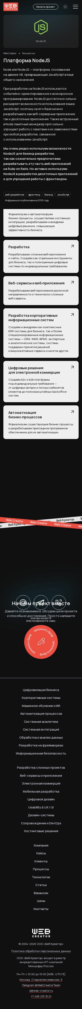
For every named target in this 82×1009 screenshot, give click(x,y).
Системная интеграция (41, 729)
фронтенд (34, 194)
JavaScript (63, 194)
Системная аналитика (41, 721)
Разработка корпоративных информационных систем (33, 317)
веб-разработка (14, 194)
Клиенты (41, 861)
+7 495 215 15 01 (41, 996)
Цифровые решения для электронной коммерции (34, 370)
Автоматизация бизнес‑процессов (25, 414)
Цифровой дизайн (41, 799)
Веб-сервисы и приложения (41, 775)
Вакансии (41, 893)
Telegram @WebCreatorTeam (41, 985)
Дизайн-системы (41, 815)
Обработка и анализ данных (41, 737)
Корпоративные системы (41, 697)
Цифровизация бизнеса (41, 690)
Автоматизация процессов (41, 713)
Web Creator (9, 53)
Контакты (41, 909)
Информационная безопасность (41, 753)
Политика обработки (41, 951)
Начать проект (45, 6)
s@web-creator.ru (41, 990)
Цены (41, 901)
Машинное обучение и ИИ (41, 705)
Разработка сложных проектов (41, 767)
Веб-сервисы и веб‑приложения (36, 283)
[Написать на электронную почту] (23, 602)
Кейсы (41, 853)
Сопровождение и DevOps (41, 823)
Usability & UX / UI (41, 807)
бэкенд (48, 194)
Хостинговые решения (41, 831)
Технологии (28, 53)
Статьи (41, 885)
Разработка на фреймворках (41, 745)
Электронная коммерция (41, 783)
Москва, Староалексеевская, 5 (41, 979)
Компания (41, 845)
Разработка (18, 247)
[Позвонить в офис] (59, 602)
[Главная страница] (10, 7)
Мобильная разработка (41, 791)
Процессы (41, 869)
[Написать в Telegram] (41, 602)
